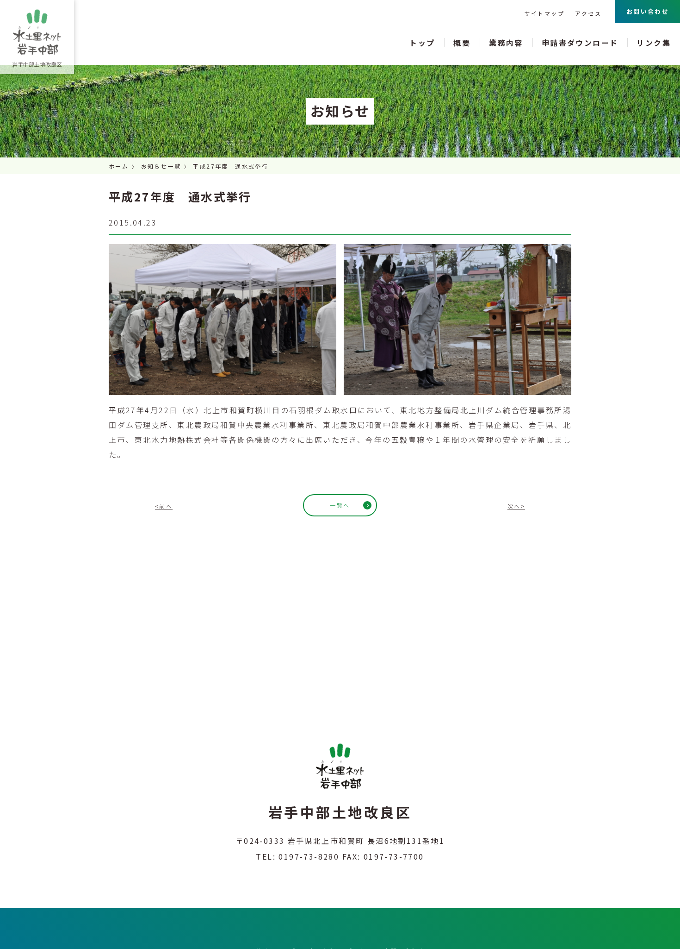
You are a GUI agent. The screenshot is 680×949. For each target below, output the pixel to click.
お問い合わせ (647, 11)
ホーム (119, 166)
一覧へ (340, 505)
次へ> (516, 506)
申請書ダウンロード (580, 42)
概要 (461, 42)
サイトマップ (544, 13)
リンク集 (654, 42)
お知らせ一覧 (161, 166)
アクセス (588, 13)
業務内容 (506, 42)
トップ (422, 42)
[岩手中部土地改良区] (37, 32)
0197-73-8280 (308, 856)
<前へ (164, 506)
